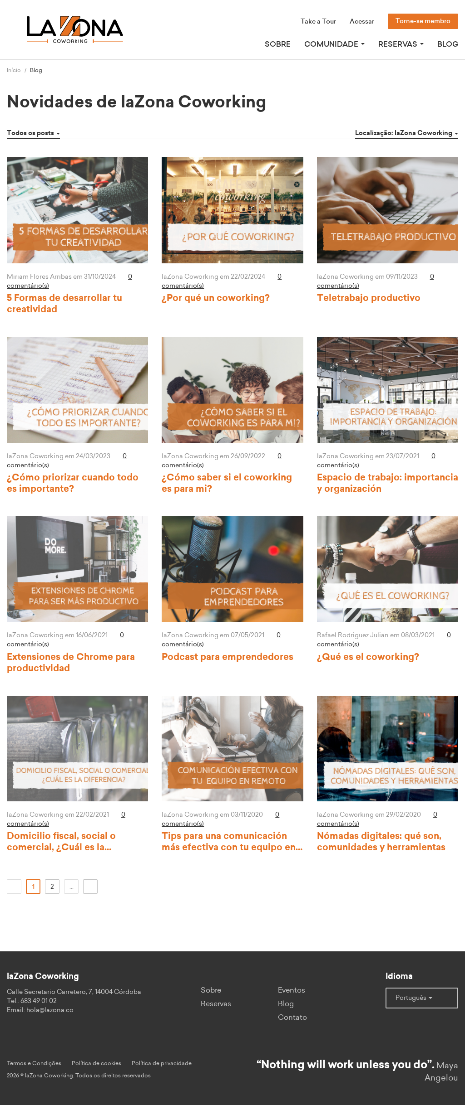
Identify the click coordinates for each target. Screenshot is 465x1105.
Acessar (362, 22)
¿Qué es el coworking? (368, 657)
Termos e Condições (34, 1063)
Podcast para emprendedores (227, 657)
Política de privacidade (162, 1063)
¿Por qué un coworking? (216, 298)
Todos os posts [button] (31, 133)
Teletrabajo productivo (368, 298)
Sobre (278, 44)
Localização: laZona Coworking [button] (404, 133)
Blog (447, 44)
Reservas (216, 1004)
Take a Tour (318, 22)
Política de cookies (96, 1063)
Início (14, 70)
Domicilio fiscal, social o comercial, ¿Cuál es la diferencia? (61, 847)
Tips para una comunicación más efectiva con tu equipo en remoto (229, 847)
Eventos (291, 990)
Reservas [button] (398, 44)
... (71, 887)
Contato (292, 1017)
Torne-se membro (423, 21)
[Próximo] (90, 886)
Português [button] (412, 998)
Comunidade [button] (332, 44)
